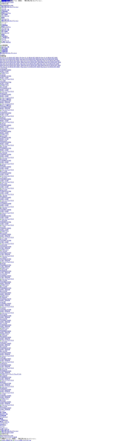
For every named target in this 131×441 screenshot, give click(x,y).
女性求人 (3, 425)
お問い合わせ (4, 429)
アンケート (4, 428)
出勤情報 (3, 415)
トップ (2, 411)
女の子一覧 (4, 414)
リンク (2, 426)
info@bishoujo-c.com (6, 5)
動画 (1, 418)
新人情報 (3, 412)
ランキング (4, 417)
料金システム (4, 422)
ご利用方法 (4, 420)
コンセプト (4, 423)
